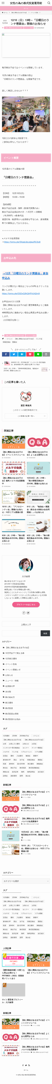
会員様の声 (10, 686)
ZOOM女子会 (24, 736)
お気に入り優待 (14, 744)
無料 (22, 772)
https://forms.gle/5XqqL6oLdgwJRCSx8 (22, 241)
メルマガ (6, 752)
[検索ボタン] (49, 3)
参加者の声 (7, 760)
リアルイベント (26, 752)
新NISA (11, 764)
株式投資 (9, 708)
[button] (6, 354)
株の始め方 (10, 697)
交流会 (5, 756)
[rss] (29, 1065)
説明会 (5, 776)
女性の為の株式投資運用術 (26, 3)
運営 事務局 (26, 405)
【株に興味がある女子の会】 (14, 28)
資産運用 (14, 776)
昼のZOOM (21, 764)
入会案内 (20, 756)
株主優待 (9, 702)
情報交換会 (6, 342)
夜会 (15, 760)
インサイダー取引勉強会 (11, 748)
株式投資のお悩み (12, 719)
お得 (4, 744)
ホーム (26, 1070)
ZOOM (14, 736)
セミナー (26, 748)
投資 (4, 764)
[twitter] (28, 612)
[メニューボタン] (3, 3)
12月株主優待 (11, 658)
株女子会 (14, 768)
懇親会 (14, 342)
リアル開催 (38, 752)
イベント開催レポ (12, 669)
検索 (45, 633)
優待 (12, 756)
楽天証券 (15, 772)
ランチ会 (39, 339)
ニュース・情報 (12, 680)
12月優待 (6, 736)
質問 (21, 776)
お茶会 (34, 744)
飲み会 (28, 776)
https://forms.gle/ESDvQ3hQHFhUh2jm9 (21, 293)
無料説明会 (31, 772)
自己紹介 (41, 772)
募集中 (35, 756)
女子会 (22, 760)
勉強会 (28, 756)
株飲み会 (6, 772)
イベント (9, 339)
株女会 (5, 768)
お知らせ (9, 675)
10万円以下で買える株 (14, 653)
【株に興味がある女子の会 (12, 740)
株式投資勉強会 (34, 768)
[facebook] (23, 612)
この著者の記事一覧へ (26, 416)
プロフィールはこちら (26, 604)
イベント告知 (29, 28)
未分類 (8, 691)
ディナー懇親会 (37, 748)
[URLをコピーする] (46, 354)
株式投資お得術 (12, 713)
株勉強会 (40, 764)
